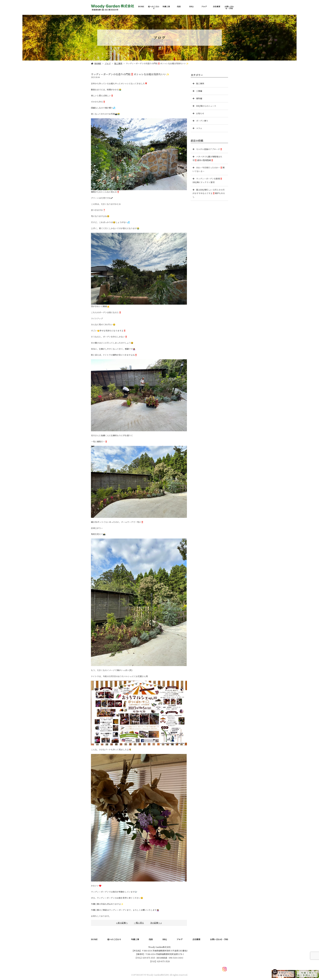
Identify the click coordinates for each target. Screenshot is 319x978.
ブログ (204, 6)
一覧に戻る (139, 922)
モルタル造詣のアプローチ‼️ (209, 149)
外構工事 (166, 6)
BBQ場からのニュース (206, 105)
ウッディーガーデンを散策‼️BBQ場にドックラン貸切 (207, 180)
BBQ (191, 6)
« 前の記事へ (122, 922)
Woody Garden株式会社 (159, 947)
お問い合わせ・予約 (229, 7)
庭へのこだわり (153, 7)
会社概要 (216, 6)
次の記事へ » (156, 922)
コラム (199, 128)
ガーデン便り (202, 120)
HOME (141, 6)
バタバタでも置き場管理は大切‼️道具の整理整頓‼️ (207, 158)
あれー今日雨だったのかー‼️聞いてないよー (209, 169)
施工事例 (118, 63)
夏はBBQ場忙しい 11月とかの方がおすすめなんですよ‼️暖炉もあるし (209, 193)
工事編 (199, 91)
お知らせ (200, 113)
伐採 (179, 6)
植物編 (199, 98)
